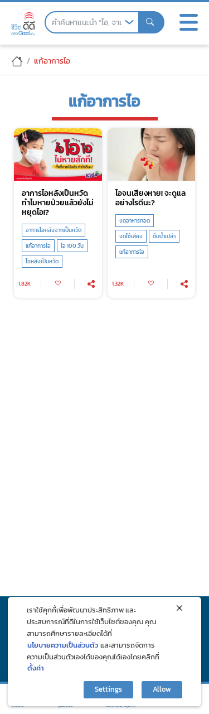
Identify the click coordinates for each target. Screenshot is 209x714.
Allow (162, 689)
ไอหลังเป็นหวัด (42, 261)
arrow (129, 22)
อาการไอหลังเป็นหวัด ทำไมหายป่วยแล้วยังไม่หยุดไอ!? (58, 202)
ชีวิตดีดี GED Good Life (23, 23)
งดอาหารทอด (134, 220)
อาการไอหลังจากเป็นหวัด (53, 230)
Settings (108, 689)
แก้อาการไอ (38, 246)
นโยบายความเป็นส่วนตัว (62, 645)
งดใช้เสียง (131, 236)
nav (188, 22)
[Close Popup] (179, 608)
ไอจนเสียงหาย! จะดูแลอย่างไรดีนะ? (150, 198)
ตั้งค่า (35, 668)
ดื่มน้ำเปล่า (164, 236)
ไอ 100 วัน (72, 246)
